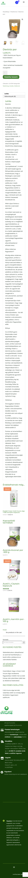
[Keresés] (24, 642)
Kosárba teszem (11, 77)
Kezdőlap (6, 12)
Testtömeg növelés (8, 86)
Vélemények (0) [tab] (10, 96)
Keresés (5, 639)
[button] (22, 19)
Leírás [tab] (6, 94)
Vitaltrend (13, 12)
